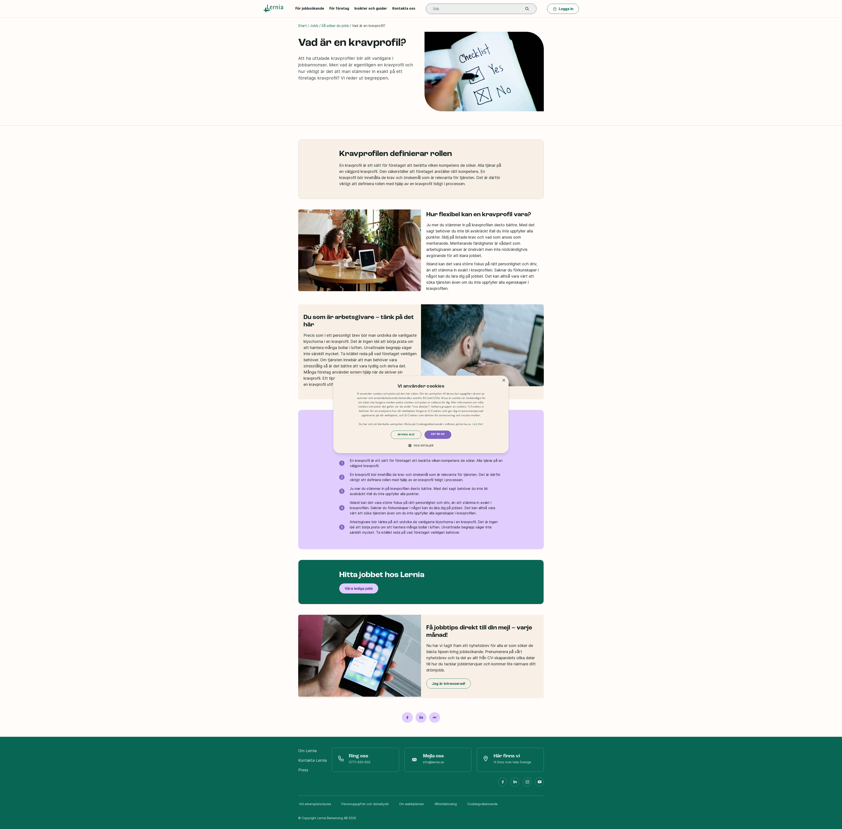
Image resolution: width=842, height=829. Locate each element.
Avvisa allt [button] (406, 435)
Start (302, 25)
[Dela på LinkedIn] (421, 717)
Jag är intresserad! (448, 683)
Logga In (566, 9)
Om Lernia (307, 750)
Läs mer (477, 424)
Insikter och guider (370, 8)
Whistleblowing (446, 804)
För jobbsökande (309, 8)
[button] (527, 9)
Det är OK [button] (438, 434)
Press (303, 770)
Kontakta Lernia (312, 760)
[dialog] (421, 414)
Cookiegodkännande (482, 804)
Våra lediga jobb (359, 588)
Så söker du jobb (335, 25)
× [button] (503, 380)
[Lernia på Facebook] (502, 783)
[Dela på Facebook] (407, 717)
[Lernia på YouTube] (539, 783)
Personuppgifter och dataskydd (365, 804)
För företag (339, 8)
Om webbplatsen (411, 804)
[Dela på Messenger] (434, 717)
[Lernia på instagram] (527, 783)
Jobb (314, 25)
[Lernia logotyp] (274, 9)
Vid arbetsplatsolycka (315, 804)
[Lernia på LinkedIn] (514, 783)
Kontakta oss (403, 8)
